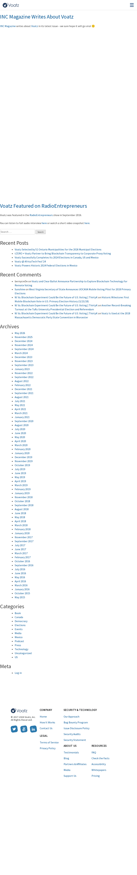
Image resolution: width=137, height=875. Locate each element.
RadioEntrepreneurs (41, 215)
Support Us (70, 775)
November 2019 (24, 461)
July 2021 (20, 401)
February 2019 (23, 489)
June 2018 (20, 513)
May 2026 (20, 333)
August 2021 (22, 397)
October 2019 (22, 465)
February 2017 (23, 557)
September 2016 (24, 565)
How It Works (47, 722)
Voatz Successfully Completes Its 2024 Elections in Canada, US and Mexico (57, 257)
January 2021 (22, 417)
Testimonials (71, 752)
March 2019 (21, 485)
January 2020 (22, 453)
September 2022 (24, 377)
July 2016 (20, 569)
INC (2, 26)
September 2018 (24, 505)
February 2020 (23, 449)
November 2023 (24, 361)
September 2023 (24, 365)
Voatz (34, 26)
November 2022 (24, 373)
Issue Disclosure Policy (76, 728)
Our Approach (71, 716)
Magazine (10, 26)
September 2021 (24, 393)
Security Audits (72, 734)
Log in (18, 672)
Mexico (19, 637)
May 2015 (20, 597)
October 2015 (22, 593)
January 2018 (22, 533)
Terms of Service (49, 742)
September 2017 (24, 541)
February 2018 (23, 529)
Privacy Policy (47, 748)
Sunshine (20, 289)
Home (43, 716)
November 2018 (24, 497)
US (16, 657)
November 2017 (24, 537)
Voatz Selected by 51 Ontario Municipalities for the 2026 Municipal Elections (58, 249)
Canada (19, 617)
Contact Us (46, 728)
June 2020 (20, 433)
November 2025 (24, 337)
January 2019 (22, 493)
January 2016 (22, 589)
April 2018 (20, 521)
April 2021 (20, 409)
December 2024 (23, 341)
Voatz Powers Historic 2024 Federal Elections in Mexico (46, 265)
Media (18, 633)
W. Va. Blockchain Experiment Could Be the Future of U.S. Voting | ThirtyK (56, 297)
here (44, 223)
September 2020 (24, 421)
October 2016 (22, 561)
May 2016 (20, 577)
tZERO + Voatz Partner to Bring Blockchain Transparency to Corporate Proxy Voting (63, 253)
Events (19, 629)
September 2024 (24, 349)
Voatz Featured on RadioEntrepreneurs (43, 206)
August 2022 (22, 381)
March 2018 (21, 525)
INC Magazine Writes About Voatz (37, 16)
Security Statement (75, 740)
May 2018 (20, 517)
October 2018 (22, 501)
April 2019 (20, 481)
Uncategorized (23, 653)
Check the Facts (100, 758)
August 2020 (22, 425)
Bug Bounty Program (76, 722)
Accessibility (99, 764)
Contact (79, 5)
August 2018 (22, 509)
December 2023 (23, 357)
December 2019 (23, 457)
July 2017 (20, 545)
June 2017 (20, 549)
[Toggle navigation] (132, 5)
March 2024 (21, 353)
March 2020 (21, 445)
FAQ (94, 752)
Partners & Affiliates (75, 764)
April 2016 (20, 581)
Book (18, 613)
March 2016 (21, 585)
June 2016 (20, 573)
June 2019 (20, 473)
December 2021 (23, 389)
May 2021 (20, 405)
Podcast (19, 641)
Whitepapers (99, 770)
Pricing (96, 775)
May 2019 (20, 477)
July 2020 (20, 429)
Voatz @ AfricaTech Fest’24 (30, 261)
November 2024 (24, 345)
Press (18, 645)
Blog (66, 758)
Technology (21, 649)
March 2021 (21, 413)
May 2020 (20, 437)
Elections (20, 625)
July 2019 (20, 469)
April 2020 (20, 441)
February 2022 (23, 385)
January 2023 (22, 369)
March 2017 (21, 553)
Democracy (21, 621)
